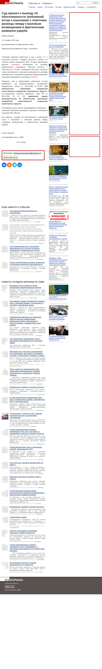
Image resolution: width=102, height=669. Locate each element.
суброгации (32, 59)
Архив (40, 7)
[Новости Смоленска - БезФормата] (12, 2)
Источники (49, 7)
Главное (31, 7)
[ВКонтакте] (4, 164)
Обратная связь (9, 586)
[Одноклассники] (9, 164)
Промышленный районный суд (27, 153)
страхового (15, 65)
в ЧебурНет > (91, 7)
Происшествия (69, 7)
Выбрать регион (10, 587)
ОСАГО (34, 77)
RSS (19, 590)
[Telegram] (14, 164)
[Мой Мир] (19, 164)
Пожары (80, 7)
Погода (58, 7)
